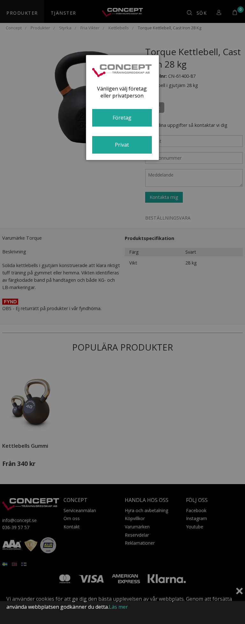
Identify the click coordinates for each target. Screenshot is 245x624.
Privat (122, 144)
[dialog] (122, 107)
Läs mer (118, 606)
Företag (122, 117)
